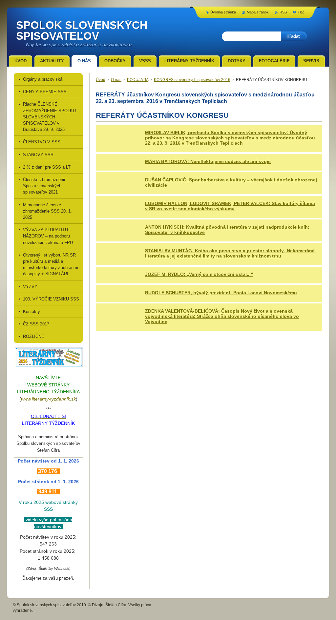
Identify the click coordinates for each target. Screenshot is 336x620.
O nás (116, 80)
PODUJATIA (137, 80)
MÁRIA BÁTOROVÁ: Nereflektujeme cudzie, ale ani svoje (208, 161)
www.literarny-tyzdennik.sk (48, 399)
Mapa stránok (258, 12)
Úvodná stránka (223, 12)
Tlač (301, 12)
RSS (283, 12)
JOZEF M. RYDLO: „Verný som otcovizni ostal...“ (199, 274)
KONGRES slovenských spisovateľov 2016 (192, 80)
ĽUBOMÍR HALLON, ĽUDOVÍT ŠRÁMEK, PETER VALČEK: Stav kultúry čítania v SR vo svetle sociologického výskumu (230, 206)
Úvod (100, 80)
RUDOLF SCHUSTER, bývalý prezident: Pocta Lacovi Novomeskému (221, 292)
